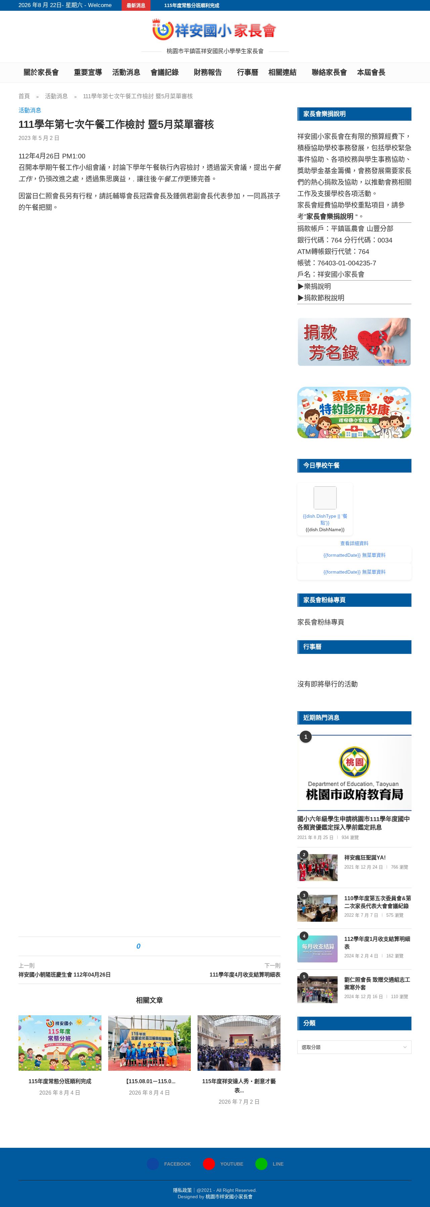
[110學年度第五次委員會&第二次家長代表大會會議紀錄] (317, 908)
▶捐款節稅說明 (320, 298)
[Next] (400, 672)
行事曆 (247, 72)
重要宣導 (88, 72)
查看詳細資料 (354, 543)
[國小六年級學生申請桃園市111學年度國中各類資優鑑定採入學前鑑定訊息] (354, 773)
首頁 (24, 96)
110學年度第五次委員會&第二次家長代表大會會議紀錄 (377, 902)
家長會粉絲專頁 (320, 622)
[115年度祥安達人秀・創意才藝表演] (239, 1042)
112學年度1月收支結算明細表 (377, 942)
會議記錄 (164, 72)
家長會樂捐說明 (329, 216)
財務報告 (208, 72)
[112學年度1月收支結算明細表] (317, 949)
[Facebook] (401, 5)
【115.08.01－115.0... (149, 1081)
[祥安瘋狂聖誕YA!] (317, 867)
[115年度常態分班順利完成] (59, 1042)
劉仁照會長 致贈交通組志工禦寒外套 (377, 983)
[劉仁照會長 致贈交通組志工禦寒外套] (317, 989)
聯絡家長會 (329, 72)
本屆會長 (371, 72)
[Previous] (308, 672)
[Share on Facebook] (149, 946)
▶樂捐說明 (314, 286)
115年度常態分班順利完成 (191, 5)
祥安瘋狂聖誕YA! (365, 858)
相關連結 (282, 72)
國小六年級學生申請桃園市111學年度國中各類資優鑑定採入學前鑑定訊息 (353, 823)
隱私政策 (182, 1190)
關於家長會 (41, 72)
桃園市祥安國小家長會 (229, 1196)
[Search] (408, 72)
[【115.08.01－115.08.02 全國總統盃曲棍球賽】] (149, 1042)
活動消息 (126, 72)
